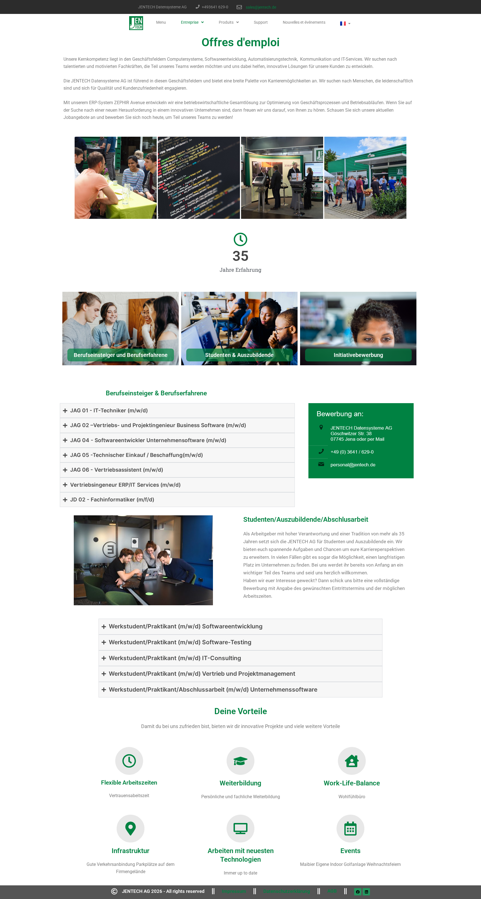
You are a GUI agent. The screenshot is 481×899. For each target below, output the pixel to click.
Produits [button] (226, 22)
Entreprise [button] (189, 22)
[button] (192, 22)
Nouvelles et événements (304, 22)
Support (261, 22)
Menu (161, 22)
